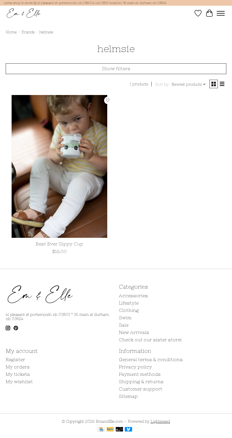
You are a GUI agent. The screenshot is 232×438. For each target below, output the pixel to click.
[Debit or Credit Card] (119, 429)
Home (11, 32)
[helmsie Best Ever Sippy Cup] (59, 166)
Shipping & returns (141, 381)
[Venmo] (128, 429)
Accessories (133, 295)
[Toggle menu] (220, 13)
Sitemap (128, 396)
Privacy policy (135, 366)
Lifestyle (129, 302)
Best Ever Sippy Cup (59, 243)
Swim (125, 317)
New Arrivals (134, 332)
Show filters (116, 68)
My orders (18, 366)
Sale (123, 324)
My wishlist (19, 381)
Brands (28, 32)
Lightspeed (160, 421)
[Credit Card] (101, 429)
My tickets (18, 374)
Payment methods (140, 374)
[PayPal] (110, 429)
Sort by (162, 84)
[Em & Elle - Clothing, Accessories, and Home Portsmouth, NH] (24, 13)
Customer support (140, 388)
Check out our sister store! (150, 339)
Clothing (129, 310)
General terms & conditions (151, 359)
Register (15, 359)
